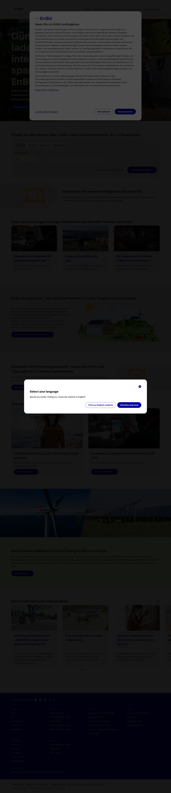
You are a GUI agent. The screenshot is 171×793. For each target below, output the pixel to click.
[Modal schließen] (139, 386)
